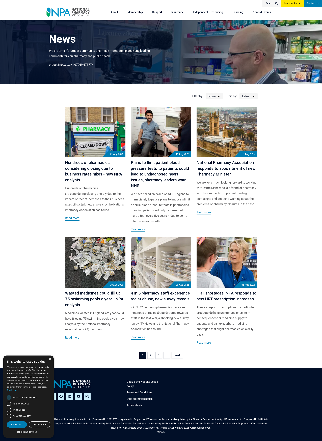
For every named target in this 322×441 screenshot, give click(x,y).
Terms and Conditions (139, 392)
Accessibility (134, 405)
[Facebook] (61, 396)
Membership (135, 12)
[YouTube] (78, 396)
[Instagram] (87, 396)
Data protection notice (140, 398)
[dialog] (28, 397)
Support (157, 12)
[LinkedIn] (69, 396)
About (114, 12)
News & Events (262, 12)
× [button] (50, 359)
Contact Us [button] (313, 3)
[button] (28, 432)
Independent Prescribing (208, 12)
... (167, 355)
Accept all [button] (17, 424)
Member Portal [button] (292, 3)
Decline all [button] (39, 424)
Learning (237, 12)
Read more (12, 390)
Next (177, 355)
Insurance (177, 12)
